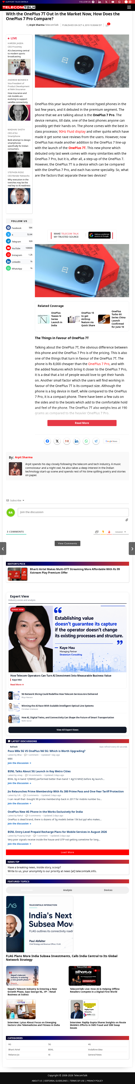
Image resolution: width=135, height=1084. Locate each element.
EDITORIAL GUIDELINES (56, 1080)
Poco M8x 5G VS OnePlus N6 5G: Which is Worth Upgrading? (46, 751)
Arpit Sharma (36, 24)
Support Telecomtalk (17, 1)
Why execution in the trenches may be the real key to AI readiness (19, 182)
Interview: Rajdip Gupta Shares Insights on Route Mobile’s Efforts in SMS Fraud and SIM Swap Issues (98, 1025)
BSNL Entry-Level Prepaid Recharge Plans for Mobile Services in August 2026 (57, 832)
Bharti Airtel (14, 1049)
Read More (82, 423)
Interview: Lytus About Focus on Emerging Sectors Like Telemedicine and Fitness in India (34, 1024)
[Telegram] (96, 441)
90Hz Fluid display (72, 131)
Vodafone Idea (95, 1049)
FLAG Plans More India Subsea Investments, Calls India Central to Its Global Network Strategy (61, 957)
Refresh (14, 746)
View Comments (67, 543)
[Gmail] (67, 441)
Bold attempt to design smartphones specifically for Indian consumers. (19, 144)
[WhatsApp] (86, 441)
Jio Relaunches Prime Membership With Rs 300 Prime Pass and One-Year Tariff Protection (66, 791)
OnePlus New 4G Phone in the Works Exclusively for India (45, 812)
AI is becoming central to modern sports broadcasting (18, 53)
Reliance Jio (13, 1054)
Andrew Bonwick (18, 79)
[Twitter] (57, 441)
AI (49, 1054)
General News (95, 1054)
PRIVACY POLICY (95, 1080)
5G (49, 1044)
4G (89, 1044)
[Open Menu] (129, 7)
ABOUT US (37, 1080)
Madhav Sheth (16, 129)
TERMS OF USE (77, 1080)
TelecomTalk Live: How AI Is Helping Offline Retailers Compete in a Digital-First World (95, 990)
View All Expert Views (67, 729)
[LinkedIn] (76, 441)
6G (9, 1044)
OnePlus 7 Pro (98, 364)
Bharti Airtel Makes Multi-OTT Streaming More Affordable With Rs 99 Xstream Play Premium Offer (75, 570)
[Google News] (111, 441)
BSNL (51, 1049)
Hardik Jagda (15, 43)
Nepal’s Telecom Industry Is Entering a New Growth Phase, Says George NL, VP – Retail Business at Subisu (32, 991)
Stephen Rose (16, 172)
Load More (67, 852)
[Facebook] (47, 441)
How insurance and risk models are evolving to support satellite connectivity (18, 98)
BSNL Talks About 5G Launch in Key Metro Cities (39, 771)
